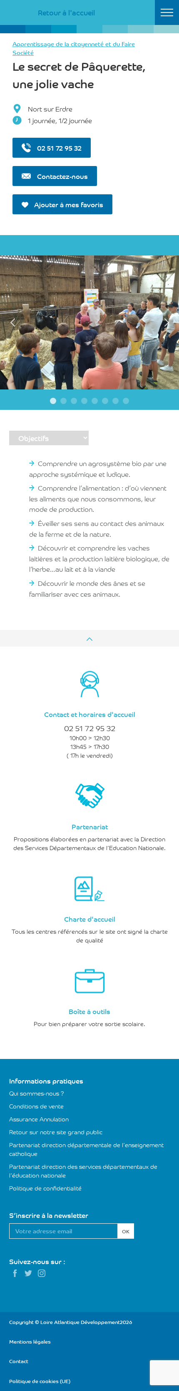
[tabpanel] (89, 322)
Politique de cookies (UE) (39, 1380)
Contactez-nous (61, 176)
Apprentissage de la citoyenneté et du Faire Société (73, 48)
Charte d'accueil (89, 919)
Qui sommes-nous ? (36, 1093)
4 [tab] (84, 401)
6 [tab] (105, 401)
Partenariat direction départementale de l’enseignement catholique (86, 1149)
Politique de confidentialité (45, 1188)
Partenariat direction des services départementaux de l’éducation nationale (83, 1170)
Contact (18, 1360)
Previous (12, 322)
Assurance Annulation (39, 1119)
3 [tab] (74, 401)
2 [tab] (63, 401)
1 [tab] (53, 401)
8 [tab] (126, 401)
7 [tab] (115, 401)
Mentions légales (30, 1341)
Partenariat (90, 826)
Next (166, 322)
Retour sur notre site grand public (55, 1132)
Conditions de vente (36, 1106)
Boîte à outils (89, 1011)
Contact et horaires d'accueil (89, 714)
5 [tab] (95, 401)
